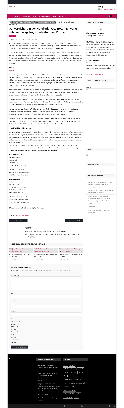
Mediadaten (77, 406)
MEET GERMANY (69, 394)
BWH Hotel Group (69, 369)
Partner (61, 16)
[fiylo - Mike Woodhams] (106, 9)
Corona (66, 372)
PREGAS (22, 39)
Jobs (54, 16)
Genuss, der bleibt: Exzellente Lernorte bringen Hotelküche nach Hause (100, 183)
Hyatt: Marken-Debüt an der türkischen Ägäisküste (45, 255)
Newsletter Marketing (92, 406)
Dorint (81, 372)
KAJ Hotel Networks (22, 215)
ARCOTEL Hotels (93, 207)
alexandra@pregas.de (96, 74)
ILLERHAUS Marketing (77, 383)
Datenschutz (68, 406)
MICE (34, 16)
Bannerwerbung (104, 406)
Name (13, 293)
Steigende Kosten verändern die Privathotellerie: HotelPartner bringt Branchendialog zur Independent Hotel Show (100, 199)
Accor (65, 365)
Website (13, 311)
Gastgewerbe (73, 376)
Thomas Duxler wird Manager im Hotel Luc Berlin (70, 255)
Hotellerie (17, 16)
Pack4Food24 (68, 397)
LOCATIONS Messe (69, 390)
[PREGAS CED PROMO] (100, 117)
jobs (73, 386)
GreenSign (78, 379)
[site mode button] (110, 16)
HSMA (66, 383)
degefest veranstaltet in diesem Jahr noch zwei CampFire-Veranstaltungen (74, 221)
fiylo (65, 376)
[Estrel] (11, 70)
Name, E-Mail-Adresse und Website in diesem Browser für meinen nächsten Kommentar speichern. (15, 331)
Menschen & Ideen (44, 16)
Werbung (112, 406)
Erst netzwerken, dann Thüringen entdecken (98, 211)
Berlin (72, 365)
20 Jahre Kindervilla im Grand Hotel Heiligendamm (19, 255)
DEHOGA (74, 372)
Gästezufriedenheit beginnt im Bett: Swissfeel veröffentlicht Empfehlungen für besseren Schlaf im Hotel (101, 190)
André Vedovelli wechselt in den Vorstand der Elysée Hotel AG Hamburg (20, 221)
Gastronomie (26, 16)
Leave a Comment (32, 39)
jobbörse (66, 386)
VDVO (76, 397)
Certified (80, 369)
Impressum (56, 406)
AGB (62, 406)
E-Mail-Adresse (16, 302)
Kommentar (15, 275)
